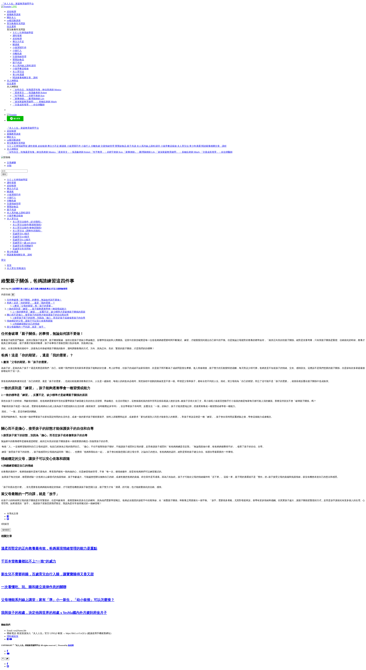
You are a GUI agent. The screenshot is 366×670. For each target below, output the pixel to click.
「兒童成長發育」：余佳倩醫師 (29, 104)
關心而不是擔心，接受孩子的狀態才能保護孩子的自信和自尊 (38, 315)
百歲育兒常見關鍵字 (23, 246)
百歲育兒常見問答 (22, 249)
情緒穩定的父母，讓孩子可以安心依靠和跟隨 (30, 321)
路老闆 (71, 645)
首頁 (9, 265)
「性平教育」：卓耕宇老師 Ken (28, 95)
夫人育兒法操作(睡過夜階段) (27, 224)
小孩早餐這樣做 (21, 68)
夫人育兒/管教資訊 (16, 268)
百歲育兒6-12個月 (21, 239)
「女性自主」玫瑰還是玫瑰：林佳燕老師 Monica (37, 89)
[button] (16, 143)
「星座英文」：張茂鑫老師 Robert (30, 92)
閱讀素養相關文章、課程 (25, 77)
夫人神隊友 (12, 80)
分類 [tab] (9, 165)
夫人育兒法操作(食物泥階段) (27, 227)
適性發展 (17, 35)
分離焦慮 (17, 53)
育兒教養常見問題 (16, 23)
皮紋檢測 (11, 11)
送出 (4, 174)
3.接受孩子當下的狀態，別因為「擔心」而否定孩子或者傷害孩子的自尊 (49, 318)
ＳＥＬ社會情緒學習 (23, 32)
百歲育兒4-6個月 (21, 236)
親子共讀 (17, 62)
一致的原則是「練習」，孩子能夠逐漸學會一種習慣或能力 (36, 309)
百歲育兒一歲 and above (24, 243)
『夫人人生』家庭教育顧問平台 (18, 3)
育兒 (3, 260)
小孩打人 (17, 50)
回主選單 (11, 26)
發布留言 (6, 530)
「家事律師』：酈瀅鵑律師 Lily (28, 98)
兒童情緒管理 (19, 56)
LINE (14, 6)
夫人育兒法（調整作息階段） (27, 230)
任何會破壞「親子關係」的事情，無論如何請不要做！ (34, 300)
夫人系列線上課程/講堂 (24, 65)
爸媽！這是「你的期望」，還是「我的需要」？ (31, 303)
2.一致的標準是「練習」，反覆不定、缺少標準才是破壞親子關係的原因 (49, 312)
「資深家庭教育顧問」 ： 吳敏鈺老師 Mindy (35, 101)
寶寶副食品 (18, 59)
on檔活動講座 (14, 20)
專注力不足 (18, 41)
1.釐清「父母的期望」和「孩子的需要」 (33, 306)
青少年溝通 (18, 74)
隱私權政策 (12, 636)
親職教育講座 (14, 14)
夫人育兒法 (18, 71)
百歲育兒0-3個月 (21, 233)
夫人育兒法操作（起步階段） (27, 221)
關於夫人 (11, 17)
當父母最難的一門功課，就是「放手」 (26, 327)
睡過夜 (16, 44)
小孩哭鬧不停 (19, 47)
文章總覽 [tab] (11, 162)
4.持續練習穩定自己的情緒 (26, 324)
